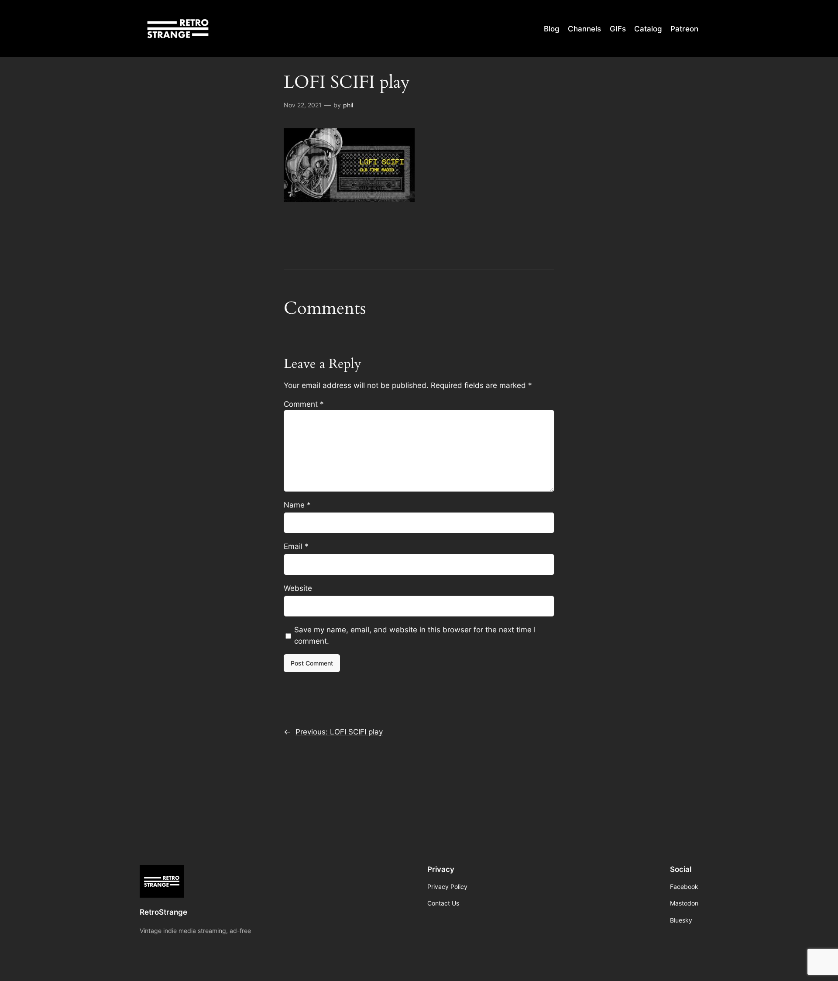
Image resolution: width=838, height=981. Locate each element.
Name (297, 505)
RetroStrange (163, 912)
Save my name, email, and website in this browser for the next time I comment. (415, 635)
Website (298, 588)
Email (296, 546)
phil (348, 105)
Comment (304, 404)
